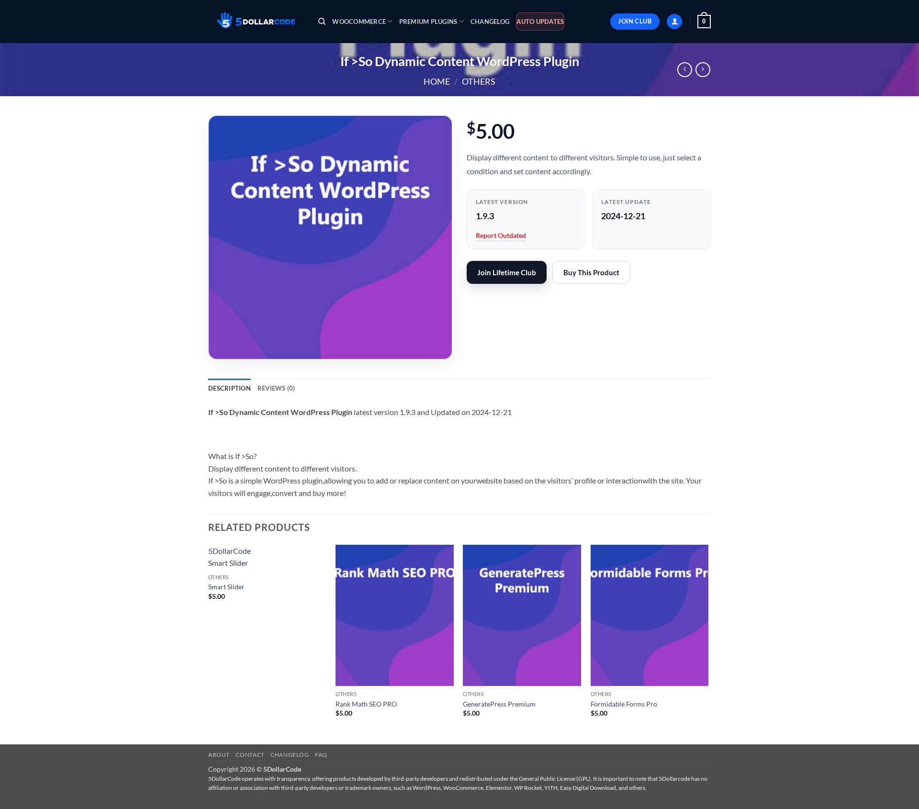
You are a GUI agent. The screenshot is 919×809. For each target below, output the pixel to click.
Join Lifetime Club (506, 272)
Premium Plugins (428, 21)
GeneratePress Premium (499, 704)
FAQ (321, 754)
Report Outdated (501, 235)
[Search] (321, 21)
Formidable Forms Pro (624, 704)
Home (437, 81)
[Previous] (209, 643)
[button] (674, 22)
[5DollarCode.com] (256, 22)
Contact (249, 754)
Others (478, 81)
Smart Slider (226, 587)
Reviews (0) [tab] (276, 388)
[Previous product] (702, 69)
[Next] (708, 643)
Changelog (490, 21)
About (219, 754)
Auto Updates (540, 21)
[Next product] (684, 69)
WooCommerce (359, 21)
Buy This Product (591, 272)
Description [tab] (229, 388)
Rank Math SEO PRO (366, 704)
